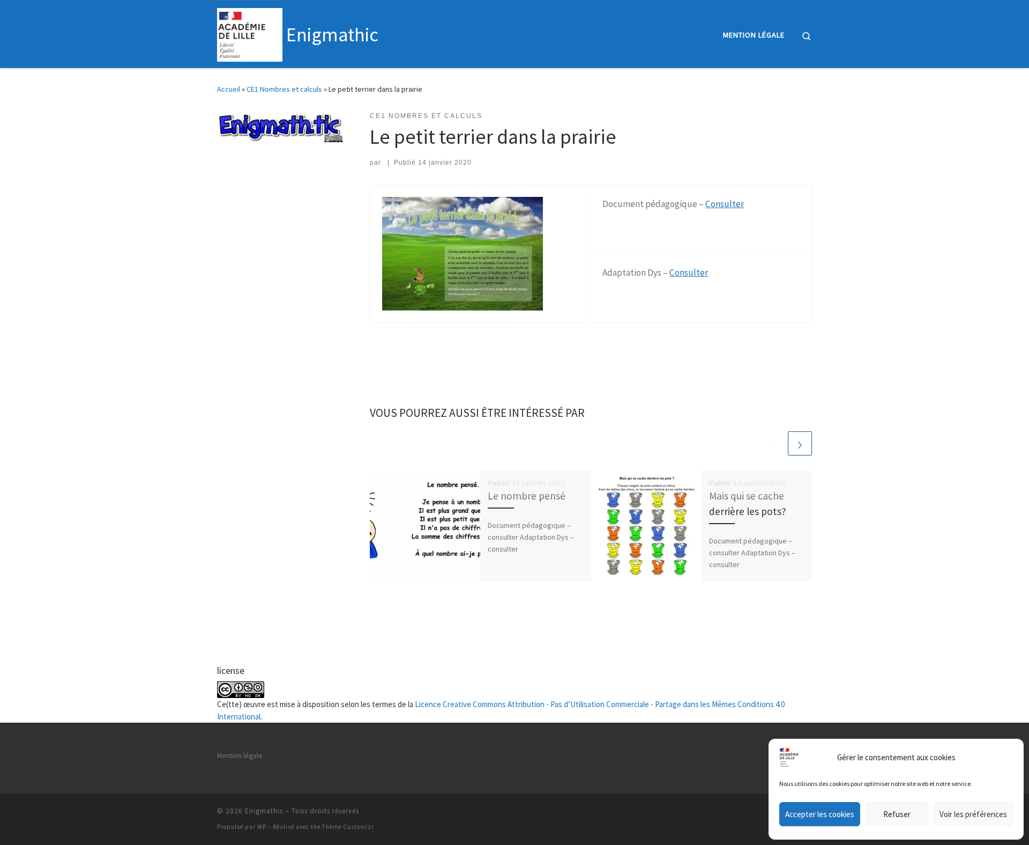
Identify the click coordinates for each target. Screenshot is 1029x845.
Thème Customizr (348, 827)
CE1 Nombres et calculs (284, 89)
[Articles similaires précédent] (774, 443)
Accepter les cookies (819, 814)
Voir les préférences (973, 814)
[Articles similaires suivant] (800, 443)
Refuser (897, 814)
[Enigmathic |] (249, 33)
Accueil (228, 89)
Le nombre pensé (526, 495)
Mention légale (240, 755)
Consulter (724, 204)
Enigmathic (264, 810)
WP (261, 827)
